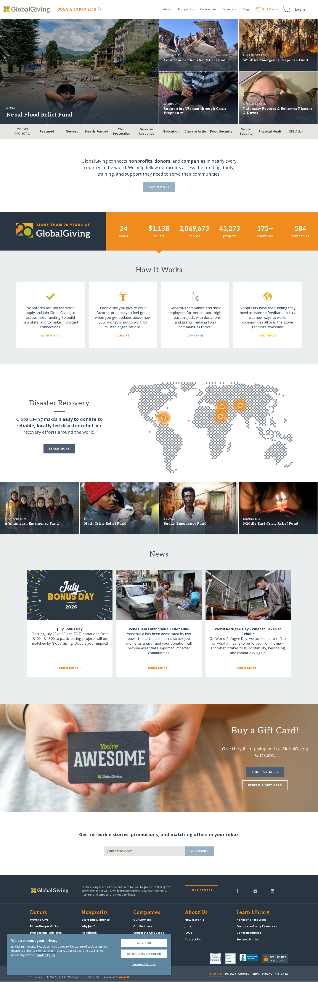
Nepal (10, 108)
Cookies (243, 973)
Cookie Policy (45, 955)
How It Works (194, 920)
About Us (196, 913)
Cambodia (172, 104)
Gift (270, 9)
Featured (47, 131)
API (277, 973)
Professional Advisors (46, 933)
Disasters (229, 9)
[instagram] (255, 890)
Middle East (252, 519)
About (167, 9)
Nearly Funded (96, 131)
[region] (89, 954)
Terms (255, 973)
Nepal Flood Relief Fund (39, 115)
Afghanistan (15, 519)
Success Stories (247, 939)
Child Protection (121, 131)
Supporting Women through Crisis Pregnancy (195, 111)
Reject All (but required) (144, 954)
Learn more (59, 448)
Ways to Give (39, 920)
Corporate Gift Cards (148, 933)
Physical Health (271, 131)
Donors (38, 913)
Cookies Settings (144, 964)
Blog (245, 9)
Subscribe (199, 851)
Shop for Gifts (265, 772)
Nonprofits (186, 9)
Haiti (88, 519)
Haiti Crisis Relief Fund (105, 524)
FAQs (188, 933)
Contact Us (193, 939)
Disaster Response (146, 131)
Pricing (267, 973)
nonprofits (140, 161)
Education (171, 131)
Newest (72, 131)
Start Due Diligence (96, 920)
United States (254, 55)
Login (300, 9)
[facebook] (237, 890)
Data (284, 973)
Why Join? (88, 926)
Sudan (169, 519)
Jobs (188, 926)
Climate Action (196, 131)
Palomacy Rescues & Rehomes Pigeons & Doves (278, 111)
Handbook (89, 933)
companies (193, 161)
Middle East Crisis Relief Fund (270, 524)
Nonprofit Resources (251, 920)
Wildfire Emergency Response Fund (275, 60)
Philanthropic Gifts (44, 926)
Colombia (171, 55)
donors (162, 161)
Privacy (230, 973)
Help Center (201, 890)
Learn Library (253, 913)
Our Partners (142, 926)
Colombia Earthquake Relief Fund (194, 60)
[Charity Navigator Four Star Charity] (217, 958)
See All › (296, 131)
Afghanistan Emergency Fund (32, 524)
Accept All (144, 943)
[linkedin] (272, 890)
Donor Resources (248, 933)
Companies (208, 9)
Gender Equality (246, 131)
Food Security (221, 131)
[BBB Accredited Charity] (250, 958)
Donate (77, 9)
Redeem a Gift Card (265, 785)
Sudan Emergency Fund (185, 524)
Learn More (159, 187)
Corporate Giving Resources (256, 926)
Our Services (142, 920)
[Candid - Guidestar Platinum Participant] (232, 958)
